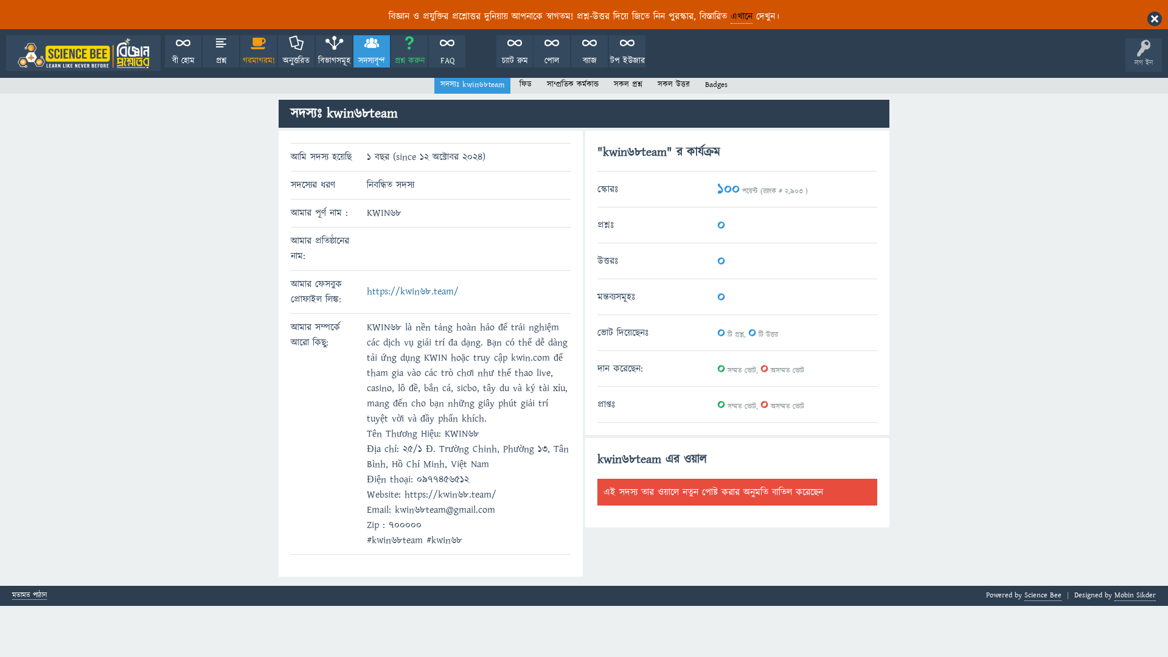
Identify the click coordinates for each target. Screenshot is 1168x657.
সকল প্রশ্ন (628, 84)
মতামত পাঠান (29, 596)
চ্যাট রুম (515, 61)
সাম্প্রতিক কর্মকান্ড (573, 84)
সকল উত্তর (674, 84)
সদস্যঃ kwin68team (472, 84)
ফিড (526, 84)
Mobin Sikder (1135, 595)
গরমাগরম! (259, 61)
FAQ (447, 61)
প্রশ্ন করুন (410, 61)
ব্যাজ (590, 61)
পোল (551, 61)
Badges (716, 84)
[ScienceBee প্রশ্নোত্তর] (83, 53)
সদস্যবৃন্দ (371, 61)
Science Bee (1043, 595)
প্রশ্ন (221, 61)
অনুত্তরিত (296, 61)
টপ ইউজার (627, 61)
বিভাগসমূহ (334, 61)
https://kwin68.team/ (413, 291)
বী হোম (183, 61)
